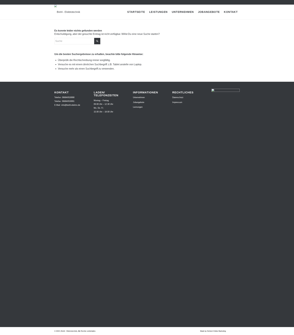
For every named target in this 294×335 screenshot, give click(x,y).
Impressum (177, 102)
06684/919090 (68, 97)
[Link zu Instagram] (237, 2)
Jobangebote (138, 102)
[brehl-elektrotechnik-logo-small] (67, 12)
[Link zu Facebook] (232, 2)
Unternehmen (139, 97)
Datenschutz (177, 97)
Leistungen (138, 107)
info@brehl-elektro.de (70, 105)
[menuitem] (136, 12)
